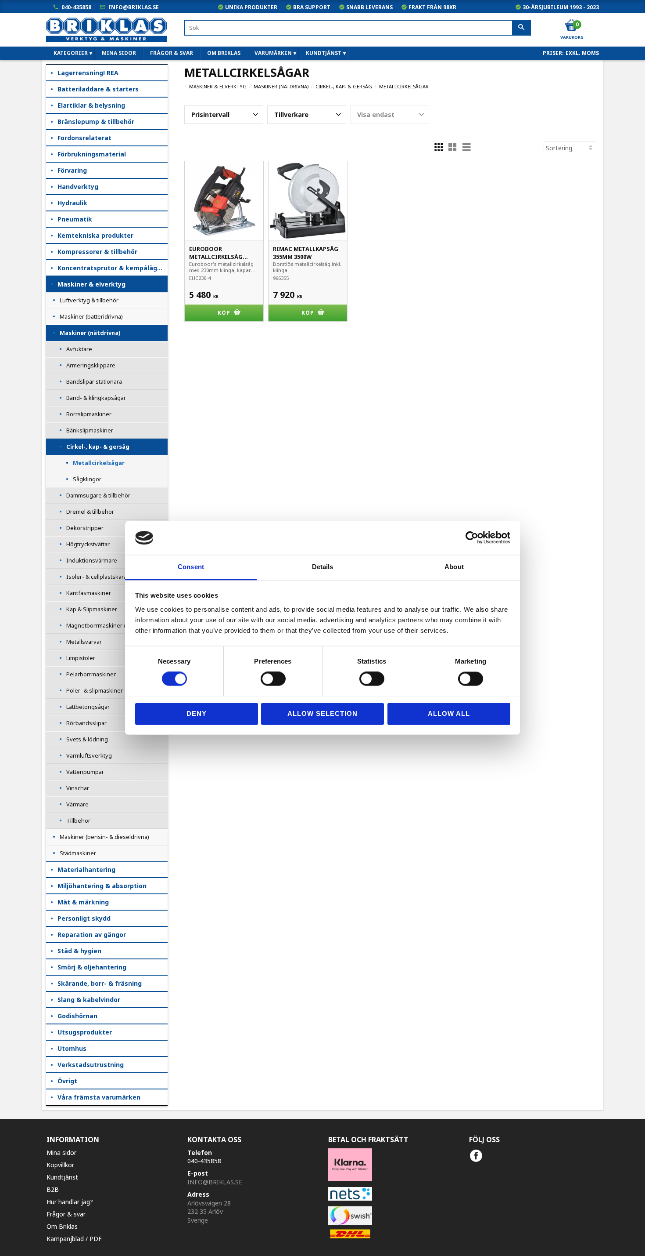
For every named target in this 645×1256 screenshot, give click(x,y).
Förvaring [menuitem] (72, 170)
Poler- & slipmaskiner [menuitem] (94, 690)
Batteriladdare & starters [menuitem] (98, 89)
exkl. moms (582, 53)
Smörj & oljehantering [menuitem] (91, 967)
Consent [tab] (191, 566)
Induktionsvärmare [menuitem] (91, 560)
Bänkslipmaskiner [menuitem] (89, 430)
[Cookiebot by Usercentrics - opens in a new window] (472, 538)
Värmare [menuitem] (77, 804)
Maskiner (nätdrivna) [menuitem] (90, 333)
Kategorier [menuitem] (71, 53)
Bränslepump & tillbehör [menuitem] (95, 121)
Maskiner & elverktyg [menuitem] (91, 284)
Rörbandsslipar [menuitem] (86, 723)
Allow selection (322, 713)
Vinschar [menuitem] (77, 788)
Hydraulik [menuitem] (72, 203)
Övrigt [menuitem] (67, 1081)
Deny (196, 713)
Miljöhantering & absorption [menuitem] (102, 886)
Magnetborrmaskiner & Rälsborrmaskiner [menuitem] (117, 625)
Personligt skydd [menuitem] (84, 918)
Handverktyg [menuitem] (77, 186)
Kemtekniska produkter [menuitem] (95, 235)
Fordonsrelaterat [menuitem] (84, 138)
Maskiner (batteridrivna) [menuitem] (91, 316)
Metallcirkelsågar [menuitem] (99, 463)
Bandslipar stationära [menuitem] (94, 381)
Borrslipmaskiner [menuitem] (88, 414)
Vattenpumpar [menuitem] (85, 772)
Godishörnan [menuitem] (77, 1016)
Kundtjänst (62, 1177)
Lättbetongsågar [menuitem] (88, 707)
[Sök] (521, 28)
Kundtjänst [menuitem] (323, 53)
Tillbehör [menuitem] (78, 820)
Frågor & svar (66, 1214)
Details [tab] (322, 566)
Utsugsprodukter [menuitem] (84, 1032)
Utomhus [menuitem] (71, 1048)
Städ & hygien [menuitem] (79, 951)
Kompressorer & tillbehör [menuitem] (97, 251)
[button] (223, 114)
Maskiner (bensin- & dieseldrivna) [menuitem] (104, 837)
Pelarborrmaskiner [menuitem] (91, 674)
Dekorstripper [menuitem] (85, 528)
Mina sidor (61, 1152)
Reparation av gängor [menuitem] (91, 934)
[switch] (273, 679)
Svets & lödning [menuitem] (87, 739)
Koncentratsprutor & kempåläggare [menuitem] (112, 268)
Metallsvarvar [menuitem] (84, 642)
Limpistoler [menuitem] (80, 658)
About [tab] (454, 566)
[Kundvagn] (571, 26)
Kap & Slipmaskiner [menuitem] (91, 609)
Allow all (449, 713)
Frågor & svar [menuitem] (171, 53)
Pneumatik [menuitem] (74, 219)
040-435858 (76, 7)
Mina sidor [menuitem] (119, 53)
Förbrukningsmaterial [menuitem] (91, 154)
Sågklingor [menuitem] (87, 479)
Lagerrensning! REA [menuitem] (87, 73)
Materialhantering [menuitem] (86, 869)
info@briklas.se (133, 7)
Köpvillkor (60, 1165)
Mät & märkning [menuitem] (83, 902)
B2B (53, 1189)
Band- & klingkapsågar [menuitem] (96, 398)
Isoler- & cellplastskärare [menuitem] (99, 577)
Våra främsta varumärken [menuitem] (98, 1097)
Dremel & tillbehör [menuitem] (90, 511)
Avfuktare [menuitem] (79, 349)
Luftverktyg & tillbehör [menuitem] (89, 300)
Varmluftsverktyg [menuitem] (89, 755)
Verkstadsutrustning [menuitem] (90, 1064)
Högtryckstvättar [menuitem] (88, 544)
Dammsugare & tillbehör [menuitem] (98, 495)
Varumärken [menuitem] (273, 53)
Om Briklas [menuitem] (223, 53)
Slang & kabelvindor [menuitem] (88, 999)
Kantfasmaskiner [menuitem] (88, 593)
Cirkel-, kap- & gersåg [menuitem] (97, 446)
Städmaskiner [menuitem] (78, 853)
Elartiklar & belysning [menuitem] (91, 105)
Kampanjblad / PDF (74, 1238)
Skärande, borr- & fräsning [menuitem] (99, 983)
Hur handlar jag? (70, 1202)
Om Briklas (62, 1226)
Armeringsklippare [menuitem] (90, 365)
